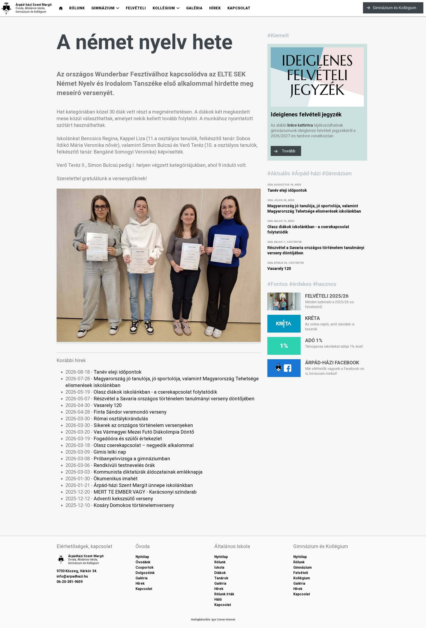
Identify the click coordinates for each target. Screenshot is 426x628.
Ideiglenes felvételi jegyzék (306, 114)
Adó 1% (313, 340)
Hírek (140, 583)
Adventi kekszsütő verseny (123, 498)
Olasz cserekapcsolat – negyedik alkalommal (144, 445)
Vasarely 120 (108, 405)
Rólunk (220, 562)
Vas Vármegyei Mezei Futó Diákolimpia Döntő (144, 432)
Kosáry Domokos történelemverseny (134, 505)
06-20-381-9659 (70, 582)
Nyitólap (142, 557)
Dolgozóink (145, 573)
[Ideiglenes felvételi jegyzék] (317, 105)
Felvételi (300, 573)
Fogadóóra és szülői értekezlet (128, 438)
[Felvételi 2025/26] (284, 308)
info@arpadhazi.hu (72, 576)
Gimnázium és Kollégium (394, 7)
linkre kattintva (300, 125)
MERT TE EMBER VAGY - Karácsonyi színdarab (145, 492)
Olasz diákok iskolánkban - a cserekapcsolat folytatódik (155, 392)
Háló (218, 599)
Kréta (312, 318)
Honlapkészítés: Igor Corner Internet (213, 619)
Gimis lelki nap (110, 452)
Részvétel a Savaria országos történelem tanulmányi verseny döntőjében (174, 398)
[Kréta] (284, 331)
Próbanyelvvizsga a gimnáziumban (132, 458)
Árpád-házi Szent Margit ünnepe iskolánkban (143, 485)
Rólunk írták (224, 594)
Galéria (142, 578)
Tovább (288, 151)
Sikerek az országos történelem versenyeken (143, 425)
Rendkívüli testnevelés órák (124, 465)
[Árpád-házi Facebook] (284, 375)
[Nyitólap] (61, 8)
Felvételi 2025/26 (327, 296)
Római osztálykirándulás (121, 418)
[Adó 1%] (284, 353)
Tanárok (221, 578)
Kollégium (301, 578)
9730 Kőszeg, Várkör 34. (77, 571)
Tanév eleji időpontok (118, 372)
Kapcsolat (144, 589)
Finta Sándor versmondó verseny (130, 412)
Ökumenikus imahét (116, 478)
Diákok (220, 573)
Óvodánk (143, 562)
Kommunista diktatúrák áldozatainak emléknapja (148, 472)
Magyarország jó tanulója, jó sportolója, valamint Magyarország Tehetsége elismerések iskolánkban (314, 208)
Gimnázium (302, 567)
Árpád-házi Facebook (332, 362)
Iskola (219, 567)
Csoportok (145, 567)
